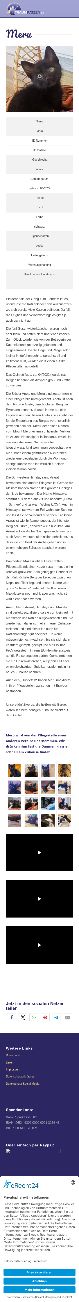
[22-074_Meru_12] (14, 820)
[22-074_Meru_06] (64, 820)
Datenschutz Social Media (22, 1083)
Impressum (13, 1069)
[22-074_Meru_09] (48, 820)
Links (9, 1062)
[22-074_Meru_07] (14, 804)
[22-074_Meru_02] (31, 770)
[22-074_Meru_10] (64, 770)
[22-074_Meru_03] (31, 804)
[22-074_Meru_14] (64, 804)
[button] (11, 1017)
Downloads (13, 1055)
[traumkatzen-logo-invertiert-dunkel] (33, 8)
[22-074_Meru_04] (48, 770)
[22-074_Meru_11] (31, 820)
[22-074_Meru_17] (48, 804)
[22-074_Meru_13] (14, 787)
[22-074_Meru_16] (48, 787)
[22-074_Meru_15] (64, 787)
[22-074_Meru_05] (31, 787)
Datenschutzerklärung (20, 1076)
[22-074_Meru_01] (14, 770)
